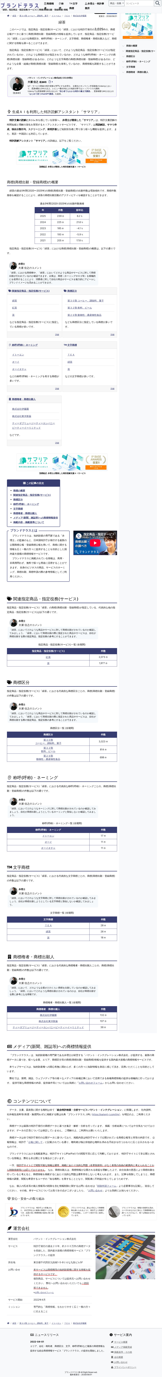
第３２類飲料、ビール (48, 749)
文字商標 (73, 6)
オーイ (15, 361)
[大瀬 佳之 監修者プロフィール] (50, 81)
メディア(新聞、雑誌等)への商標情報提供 (35, 517)
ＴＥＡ (67, 15)
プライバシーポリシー (125, 1367)
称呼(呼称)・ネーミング (24, 344)
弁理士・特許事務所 (94, 6)
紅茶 (14, 307)
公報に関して (35, 1142)
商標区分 (72, 290)
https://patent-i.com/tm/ (106, 1114)
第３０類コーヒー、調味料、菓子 (48, 741)
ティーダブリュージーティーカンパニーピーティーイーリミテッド (48, 1027)
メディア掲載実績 (123, 1347)
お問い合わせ (95, 1190)
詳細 (57, 334)
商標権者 (49, 6)
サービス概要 (121, 1342)
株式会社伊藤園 (79, 15)
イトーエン (56, 15)
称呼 (61, 6)
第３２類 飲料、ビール (80, 307)
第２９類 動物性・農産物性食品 (84, 314)
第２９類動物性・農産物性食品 (48, 757)
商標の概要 (19, 490)
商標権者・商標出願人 (23, 399)
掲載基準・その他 (123, 1352)
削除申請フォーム (106, 1185)
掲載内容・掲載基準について (28, 522)
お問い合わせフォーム (91, 1082)
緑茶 (14, 15)
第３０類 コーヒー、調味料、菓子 (33, 15)
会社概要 (118, 1357)
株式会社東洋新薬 (21, 416)
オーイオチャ (19, 369)
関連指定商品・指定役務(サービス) (30, 290)
